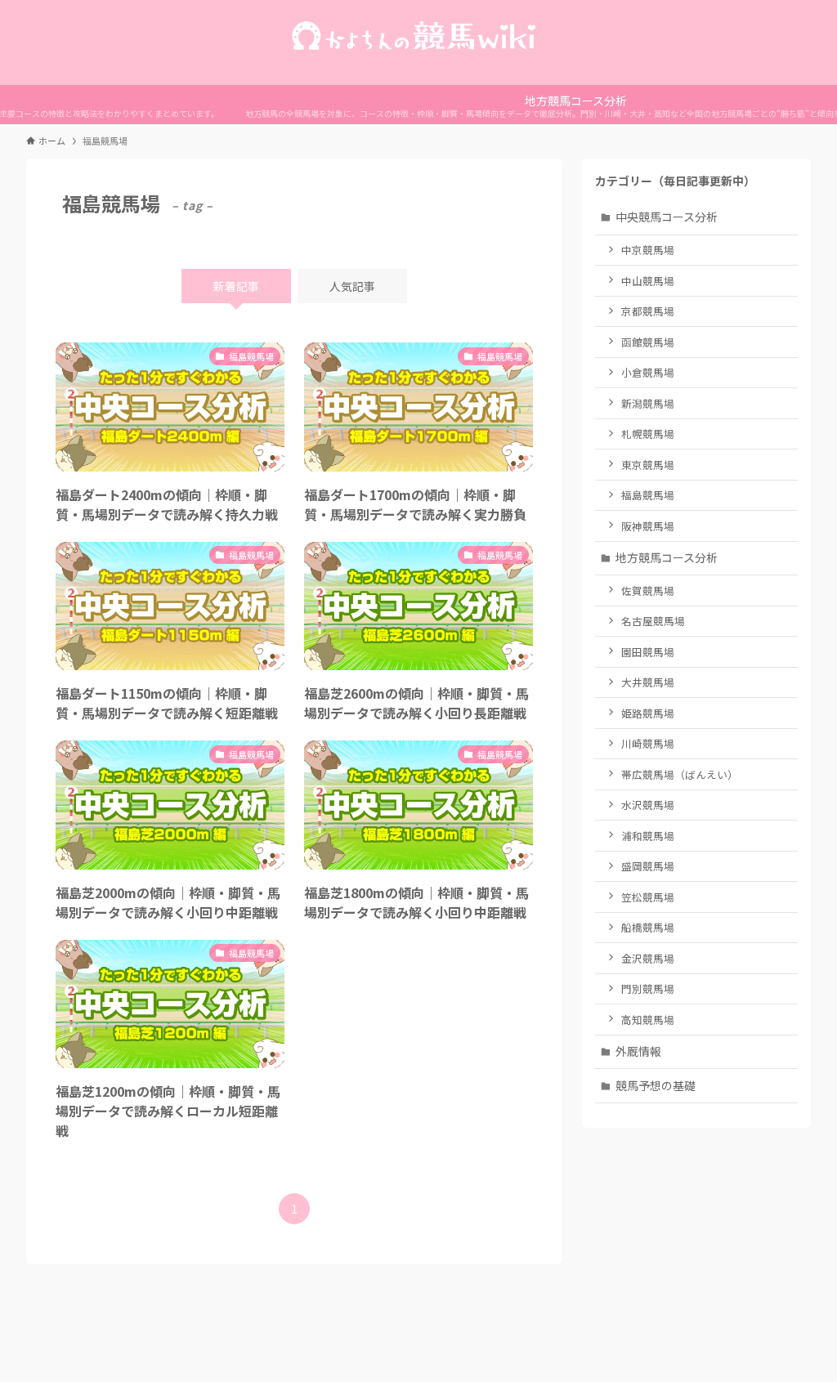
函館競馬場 (647, 342)
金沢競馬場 (647, 958)
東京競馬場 (647, 464)
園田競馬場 (647, 652)
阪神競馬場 (647, 526)
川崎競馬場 (647, 743)
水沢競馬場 (647, 804)
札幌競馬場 (647, 433)
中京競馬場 (647, 249)
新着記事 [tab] (236, 286)
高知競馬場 (647, 1019)
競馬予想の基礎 (655, 1085)
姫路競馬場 (647, 713)
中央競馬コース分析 (666, 216)
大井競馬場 (647, 682)
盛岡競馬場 (647, 866)
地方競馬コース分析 (666, 557)
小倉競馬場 (647, 372)
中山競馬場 (647, 280)
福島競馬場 (647, 495)
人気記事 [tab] (352, 286)
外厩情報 (638, 1051)
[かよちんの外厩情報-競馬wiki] (418, 36)
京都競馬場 (647, 311)
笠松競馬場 (647, 897)
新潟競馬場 (647, 403)
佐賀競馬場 (647, 590)
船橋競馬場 (647, 927)
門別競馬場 (647, 988)
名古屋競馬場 (653, 620)
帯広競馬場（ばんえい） (679, 774)
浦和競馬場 (647, 835)
